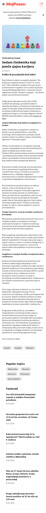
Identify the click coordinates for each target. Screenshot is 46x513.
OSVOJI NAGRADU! (23, 18)
